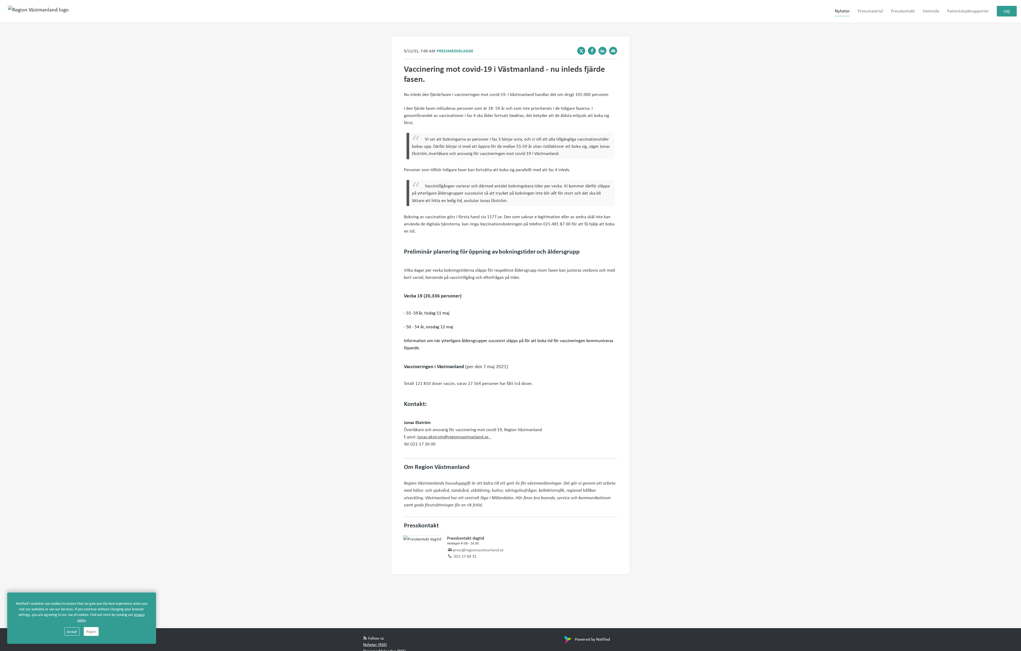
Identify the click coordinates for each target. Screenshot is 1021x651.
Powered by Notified (592, 639)
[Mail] (613, 51)
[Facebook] (592, 51)
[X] (581, 51)
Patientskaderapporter (968, 11)
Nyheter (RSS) (375, 644)
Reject (91, 631)
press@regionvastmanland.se (478, 550)
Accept (72, 631)
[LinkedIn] (602, 51)
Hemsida (931, 11)
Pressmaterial (870, 11)
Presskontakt (903, 11)
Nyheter (842, 11)
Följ (1007, 11)
